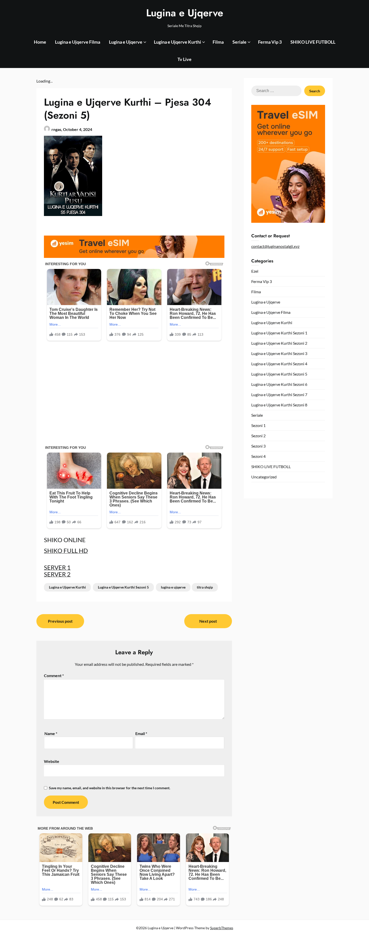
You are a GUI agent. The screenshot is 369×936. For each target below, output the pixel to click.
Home (40, 42)
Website (51, 761)
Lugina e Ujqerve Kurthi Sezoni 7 (279, 394)
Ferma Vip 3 (270, 42)
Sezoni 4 (258, 456)
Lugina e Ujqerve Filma (77, 42)
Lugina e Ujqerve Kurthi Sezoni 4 (279, 363)
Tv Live (184, 59)
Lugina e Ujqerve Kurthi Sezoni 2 (279, 343)
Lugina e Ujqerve (184, 12)
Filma (218, 42)
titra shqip (205, 587)
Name (50, 733)
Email (141, 733)
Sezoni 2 (258, 435)
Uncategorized (264, 476)
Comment (54, 675)
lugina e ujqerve (173, 587)
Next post (208, 621)
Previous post (60, 621)
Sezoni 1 (258, 425)
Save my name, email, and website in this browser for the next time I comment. (109, 788)
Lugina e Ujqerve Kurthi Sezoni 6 (279, 384)
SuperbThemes (221, 928)
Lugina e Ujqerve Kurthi (177, 42)
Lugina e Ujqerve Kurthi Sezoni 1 (279, 332)
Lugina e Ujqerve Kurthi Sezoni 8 (279, 404)
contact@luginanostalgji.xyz (275, 246)
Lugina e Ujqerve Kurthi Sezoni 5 (123, 587)
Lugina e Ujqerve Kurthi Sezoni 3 (279, 353)
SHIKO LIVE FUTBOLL (312, 42)
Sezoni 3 (258, 446)
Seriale (239, 42)
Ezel (254, 271)
